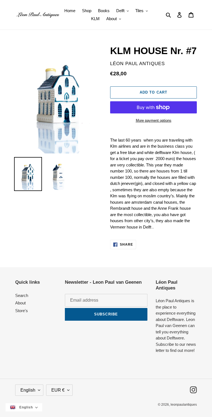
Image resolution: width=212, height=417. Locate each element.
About (20, 303)
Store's (21, 310)
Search (21, 295)
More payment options (153, 120)
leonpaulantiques (184, 405)
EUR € (58, 390)
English (27, 390)
